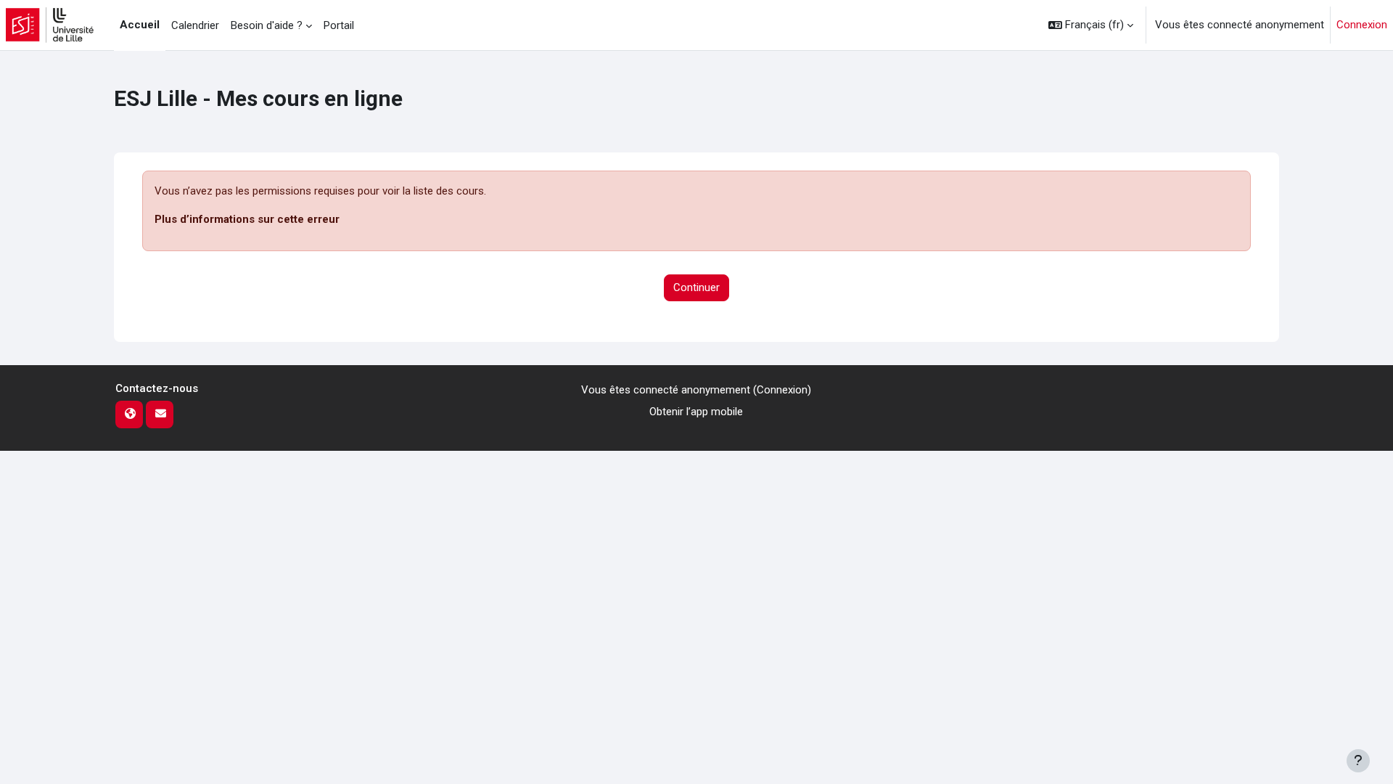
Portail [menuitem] (339, 25)
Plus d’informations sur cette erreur (247, 219)
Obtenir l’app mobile (696, 411)
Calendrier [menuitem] (195, 25)
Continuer (696, 287)
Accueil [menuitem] (140, 24)
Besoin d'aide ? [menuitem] (267, 25)
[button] (1091, 25)
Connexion (1361, 24)
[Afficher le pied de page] (1358, 760)
